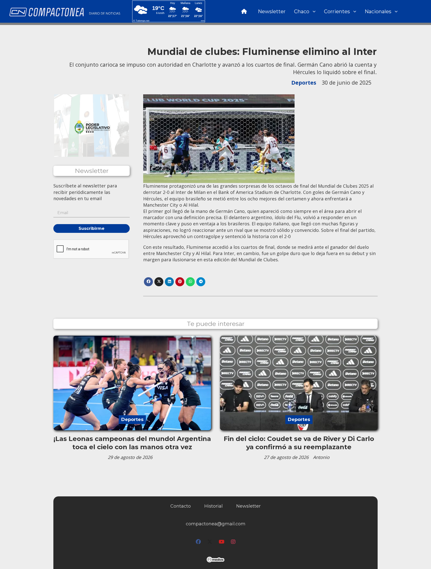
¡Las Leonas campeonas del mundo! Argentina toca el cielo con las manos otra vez (132, 443)
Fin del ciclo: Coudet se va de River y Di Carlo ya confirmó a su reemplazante (299, 443)
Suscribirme (92, 228)
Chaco (301, 11)
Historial (213, 506)
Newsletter (272, 11)
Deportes (303, 82)
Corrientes (337, 11)
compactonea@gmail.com (215, 524)
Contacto (180, 506)
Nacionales (378, 11)
